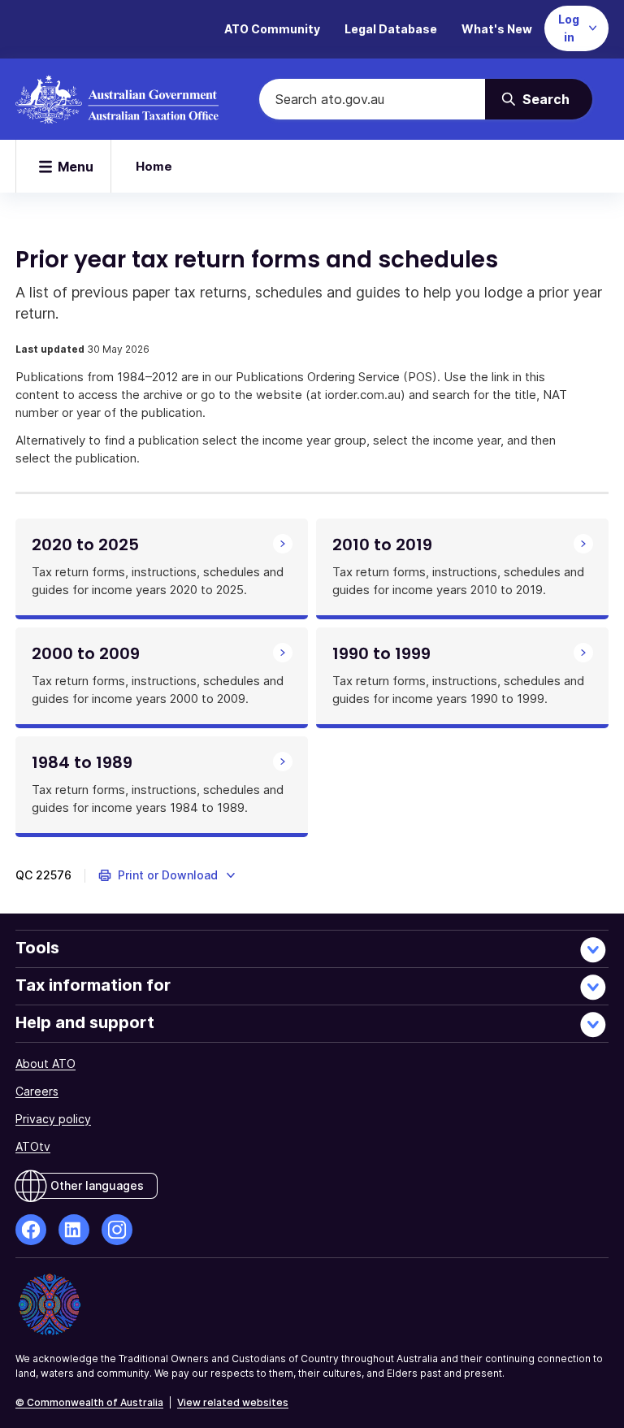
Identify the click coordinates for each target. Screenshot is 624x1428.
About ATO (45, 1063)
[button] (167, 875)
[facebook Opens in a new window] (30, 1229)
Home (154, 166)
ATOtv (32, 1146)
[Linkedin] (73, 1229)
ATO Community (272, 29)
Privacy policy (53, 1119)
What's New (497, 29)
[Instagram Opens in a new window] (117, 1229)
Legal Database (390, 29)
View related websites (232, 1402)
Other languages (97, 1185)
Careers (36, 1091)
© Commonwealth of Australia (89, 1402)
